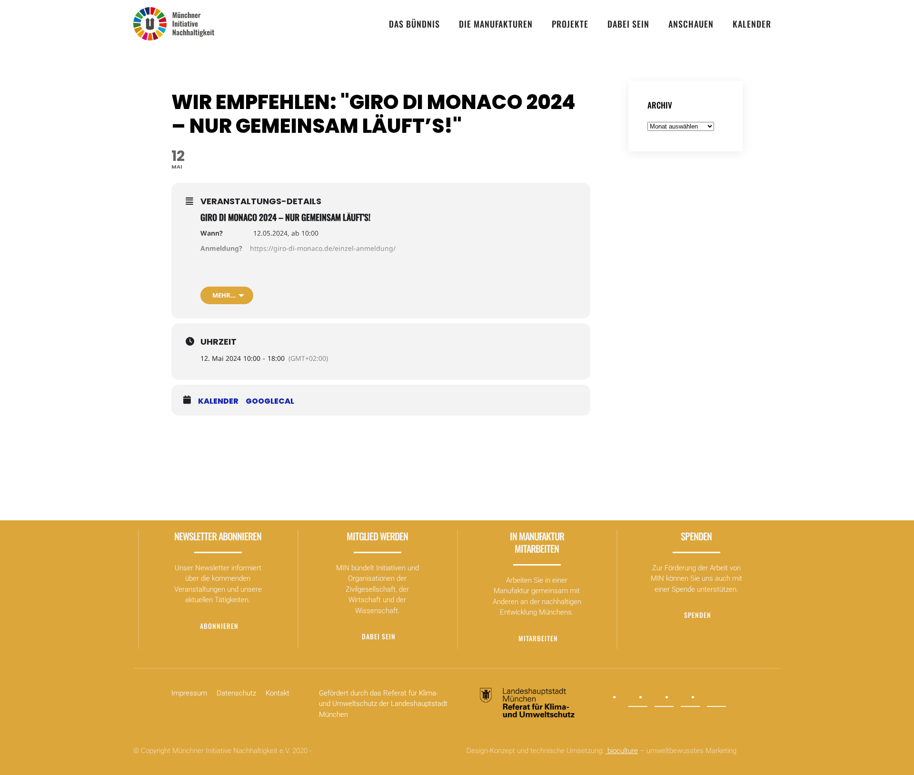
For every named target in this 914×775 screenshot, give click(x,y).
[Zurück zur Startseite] (173, 24)
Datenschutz (236, 693)
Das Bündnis (414, 24)
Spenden (697, 615)
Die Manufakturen (496, 24)
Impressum (189, 693)
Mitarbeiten (538, 638)
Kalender (752, 24)
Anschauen (691, 24)
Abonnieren (219, 626)
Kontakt (277, 693)
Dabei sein (628, 24)
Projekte (570, 24)
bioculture (622, 750)
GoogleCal (270, 401)
